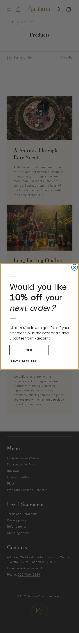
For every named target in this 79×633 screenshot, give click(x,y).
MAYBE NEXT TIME (24, 361)
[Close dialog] (75, 267)
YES (29, 350)
